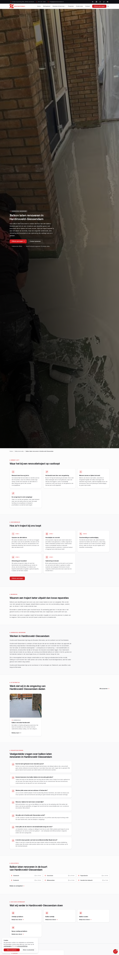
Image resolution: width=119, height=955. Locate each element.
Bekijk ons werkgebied (16, 886)
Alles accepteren (12, 950)
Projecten (71, 6)
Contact (87, 6)
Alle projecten (104, 688)
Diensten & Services (58, 6)
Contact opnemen (35, 241)
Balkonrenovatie (19, 451)
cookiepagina (7, 946)
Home (39, 6)
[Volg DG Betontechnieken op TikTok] (104, 2)
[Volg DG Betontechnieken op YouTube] (107, 2)
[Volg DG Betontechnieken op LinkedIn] (96, 2)
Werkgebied (46, 6)
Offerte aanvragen (99, 6)
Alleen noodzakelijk (28, 950)
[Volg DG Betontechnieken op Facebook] (92, 2)
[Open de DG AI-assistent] (115, 951)
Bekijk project (16, 733)
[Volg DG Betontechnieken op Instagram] (100, 2)
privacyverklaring (22, 946)
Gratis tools (79, 6)
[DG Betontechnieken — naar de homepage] (17, 6)
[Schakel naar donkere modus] (108, 6)
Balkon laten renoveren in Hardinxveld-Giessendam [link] (39, 451)
